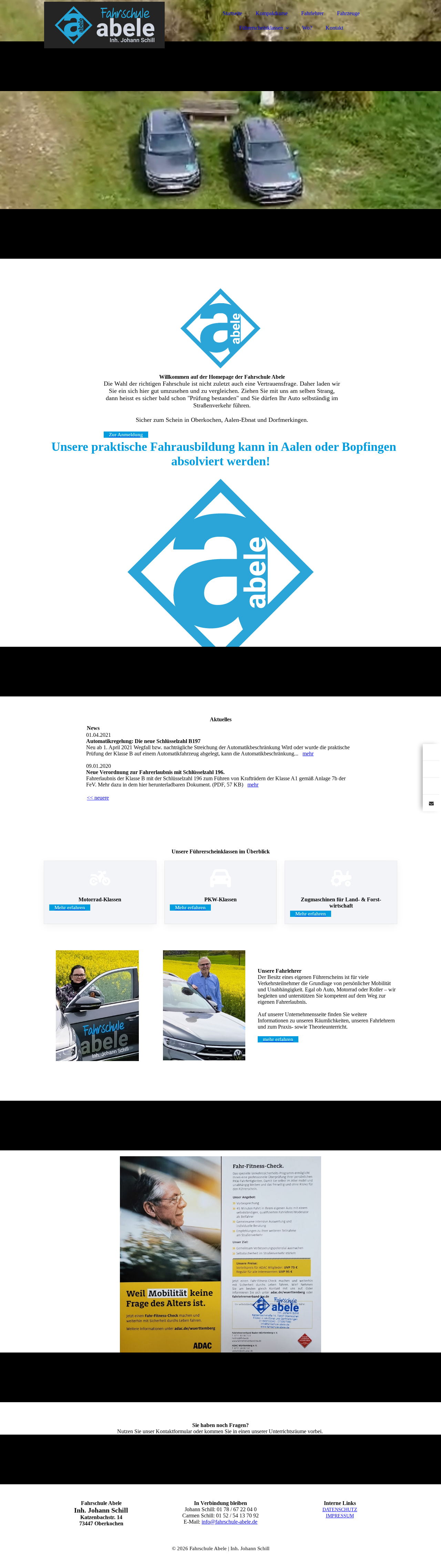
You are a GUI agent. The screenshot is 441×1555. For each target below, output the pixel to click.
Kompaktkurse (272, 13)
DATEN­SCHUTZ (339, 1509)
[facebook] (431, 752)
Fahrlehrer (312, 13)
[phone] (431, 786)
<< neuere (98, 798)
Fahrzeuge (348, 13)
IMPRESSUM (340, 1515)
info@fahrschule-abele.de (229, 1522)
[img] (104, 24)
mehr (308, 753)
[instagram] (431, 769)
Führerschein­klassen (261, 28)
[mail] (431, 802)
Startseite (232, 13)
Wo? (307, 28)
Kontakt (334, 28)
